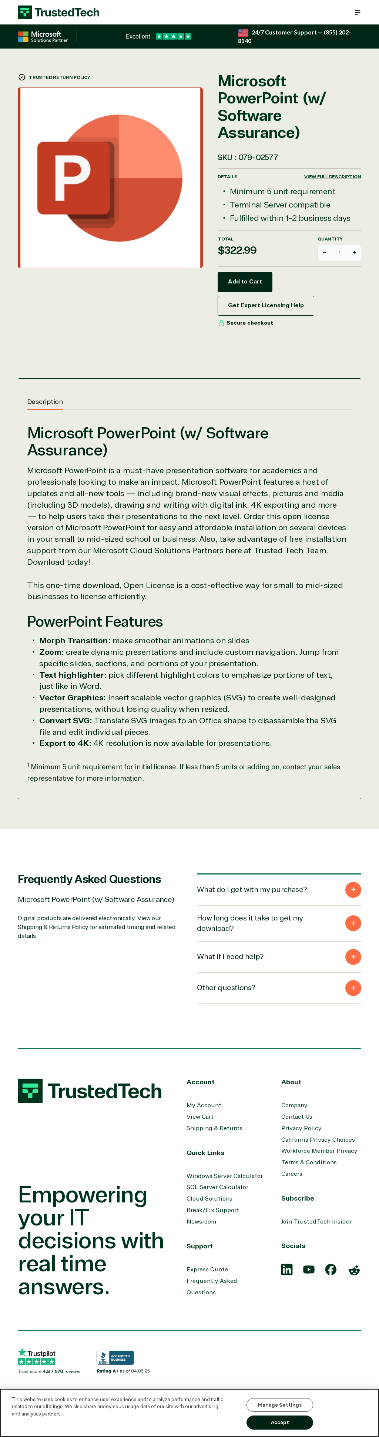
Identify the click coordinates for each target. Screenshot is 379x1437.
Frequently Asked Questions (212, 1286)
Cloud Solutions (209, 1198)
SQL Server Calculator (217, 1187)
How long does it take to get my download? (250, 923)
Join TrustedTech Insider (316, 1221)
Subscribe (297, 1198)
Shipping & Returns (214, 1128)
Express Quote (207, 1269)
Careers (291, 1174)
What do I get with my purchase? (252, 889)
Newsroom (201, 1221)
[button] (357, 12)
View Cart (200, 1117)
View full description (332, 177)
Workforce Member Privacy (319, 1151)
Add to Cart (245, 281)
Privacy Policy (301, 1128)
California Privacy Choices (318, 1140)
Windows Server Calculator (225, 1176)
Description (45, 402)
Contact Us (296, 1117)
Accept (280, 1422)
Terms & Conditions (309, 1162)
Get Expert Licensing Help (266, 305)
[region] (189, 1413)
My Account (204, 1105)
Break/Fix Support (213, 1210)
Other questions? (226, 987)
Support (200, 1246)
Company (294, 1105)
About (291, 1082)
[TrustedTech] (58, 12)
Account (201, 1082)
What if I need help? (230, 956)
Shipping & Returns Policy (53, 927)
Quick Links (205, 1152)
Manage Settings (280, 1405)
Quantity (330, 239)
